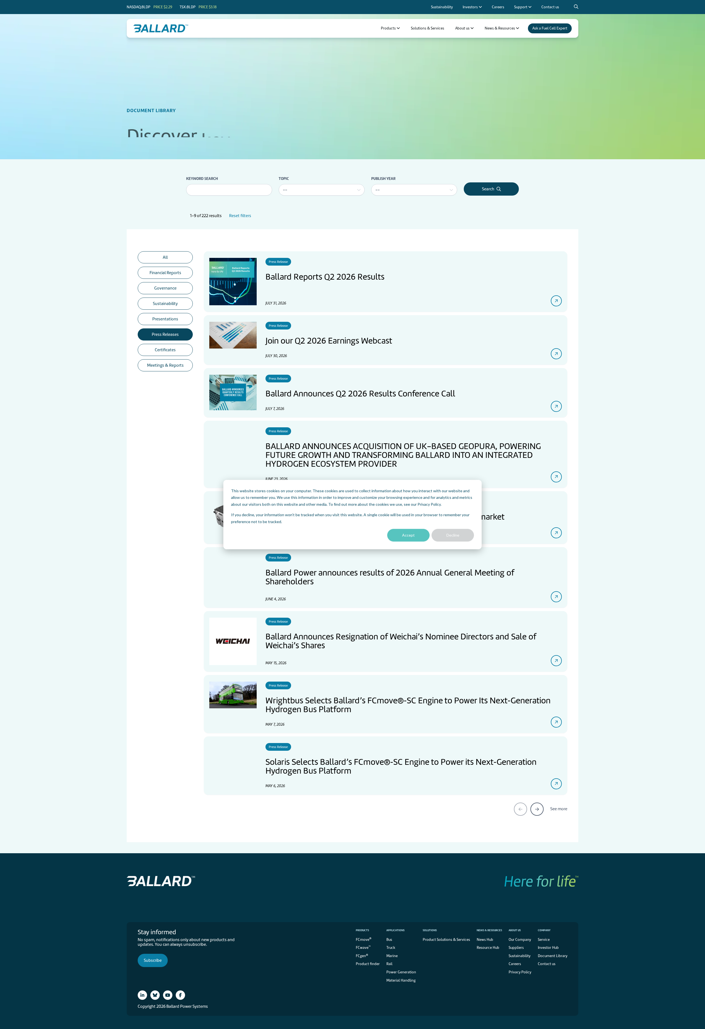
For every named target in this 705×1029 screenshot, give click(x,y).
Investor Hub (548, 947)
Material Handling (401, 980)
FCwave (363, 947)
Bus (389, 939)
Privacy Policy (429, 504)
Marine (392, 956)
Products (362, 930)
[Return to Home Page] (160, 28)
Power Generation (401, 972)
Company (544, 930)
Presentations (165, 319)
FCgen (362, 955)
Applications (395, 930)
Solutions (430, 930)
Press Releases (165, 334)
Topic (284, 178)
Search (488, 189)
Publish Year (383, 178)
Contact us (546, 964)
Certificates (165, 350)
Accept (408, 535)
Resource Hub (488, 947)
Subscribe (153, 960)
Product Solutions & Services (446, 939)
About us (515, 930)
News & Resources (489, 930)
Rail (389, 964)
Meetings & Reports (165, 365)
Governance (165, 288)
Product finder (368, 964)
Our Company (520, 939)
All (165, 257)
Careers (515, 964)
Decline (452, 535)
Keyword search (202, 178)
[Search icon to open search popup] (576, 6)
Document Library (552, 956)
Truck (390, 947)
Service (544, 939)
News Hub (485, 939)
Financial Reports (165, 273)
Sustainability (165, 303)
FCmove (364, 939)
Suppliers (516, 947)
